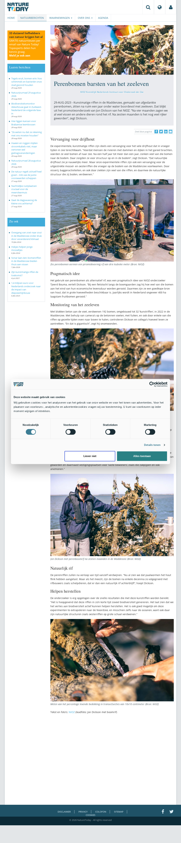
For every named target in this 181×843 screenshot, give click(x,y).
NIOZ (72, 712)
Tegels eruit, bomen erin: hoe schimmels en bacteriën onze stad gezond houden (26, 82)
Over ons (84, 17)
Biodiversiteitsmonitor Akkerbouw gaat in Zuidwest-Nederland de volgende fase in (26, 108)
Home (11, 17)
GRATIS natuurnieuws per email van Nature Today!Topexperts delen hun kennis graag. (24, 48)
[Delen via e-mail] (170, 131)
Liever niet (89, 456)
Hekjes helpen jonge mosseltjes (22, 248)
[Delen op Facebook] (156, 131)
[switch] (71, 432)
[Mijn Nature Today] (170, 7)
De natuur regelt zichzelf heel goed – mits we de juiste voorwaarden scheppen (26, 175)
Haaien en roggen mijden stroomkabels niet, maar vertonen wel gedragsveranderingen (24, 148)
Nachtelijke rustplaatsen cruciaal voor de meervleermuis (24, 189)
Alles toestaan (142, 456)
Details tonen (152, 444)
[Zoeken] (148, 7)
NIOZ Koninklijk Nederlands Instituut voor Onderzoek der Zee (112, 91)
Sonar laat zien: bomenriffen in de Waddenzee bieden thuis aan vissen (26, 261)
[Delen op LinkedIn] (166, 131)
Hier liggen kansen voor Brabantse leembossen (23, 123)
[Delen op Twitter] (161, 131)
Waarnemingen (60, 17)
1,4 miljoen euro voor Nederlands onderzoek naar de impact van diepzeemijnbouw (26, 287)
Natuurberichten (32, 17)
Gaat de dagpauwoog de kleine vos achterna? (24, 201)
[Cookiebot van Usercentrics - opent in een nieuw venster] (151, 384)
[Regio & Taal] (159, 7)
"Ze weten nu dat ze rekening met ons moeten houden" (26, 133)
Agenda (103, 17)
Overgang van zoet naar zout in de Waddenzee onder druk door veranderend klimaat (26, 236)
